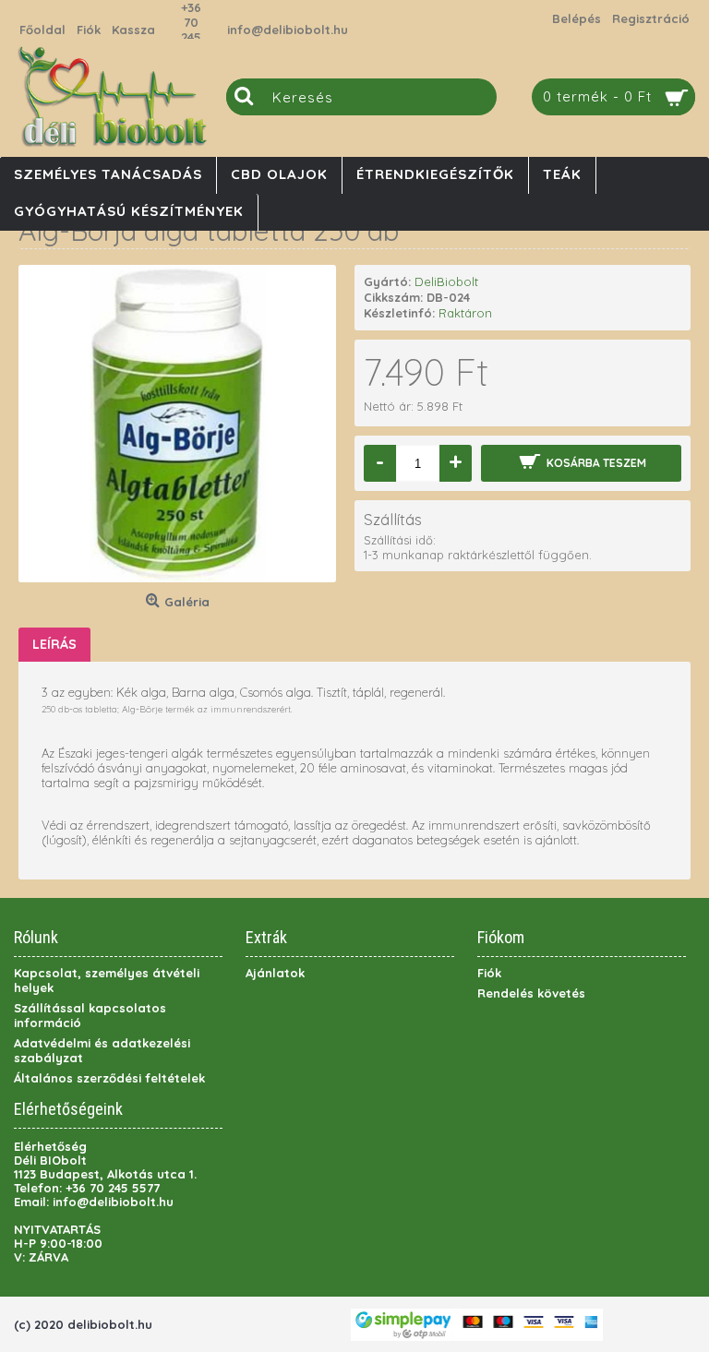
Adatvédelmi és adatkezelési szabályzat (102, 1050)
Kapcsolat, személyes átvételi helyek (106, 980)
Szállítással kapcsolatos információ (90, 1015)
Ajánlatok (275, 972)
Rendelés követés (531, 993)
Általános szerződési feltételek (109, 1078)
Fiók (489, 972)
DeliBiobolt (446, 281)
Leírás (54, 644)
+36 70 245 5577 (191, 29)
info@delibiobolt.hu (287, 29)
